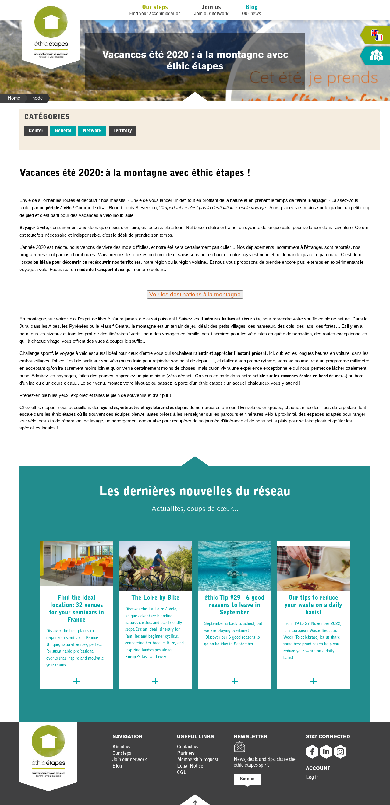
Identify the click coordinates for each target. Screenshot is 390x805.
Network (92, 131)
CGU (182, 772)
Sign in (247, 779)
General (63, 131)
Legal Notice (190, 766)
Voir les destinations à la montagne (195, 294)
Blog (251, 8)
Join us (211, 8)
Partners (186, 753)
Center (36, 131)
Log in (312, 777)
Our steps (155, 8)
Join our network (129, 759)
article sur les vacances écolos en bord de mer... (299, 376)
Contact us (187, 747)
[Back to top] (195, 802)
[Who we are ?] (375, 56)
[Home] (51, 57)
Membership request (197, 759)
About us (121, 747)
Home (14, 98)
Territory (122, 131)
